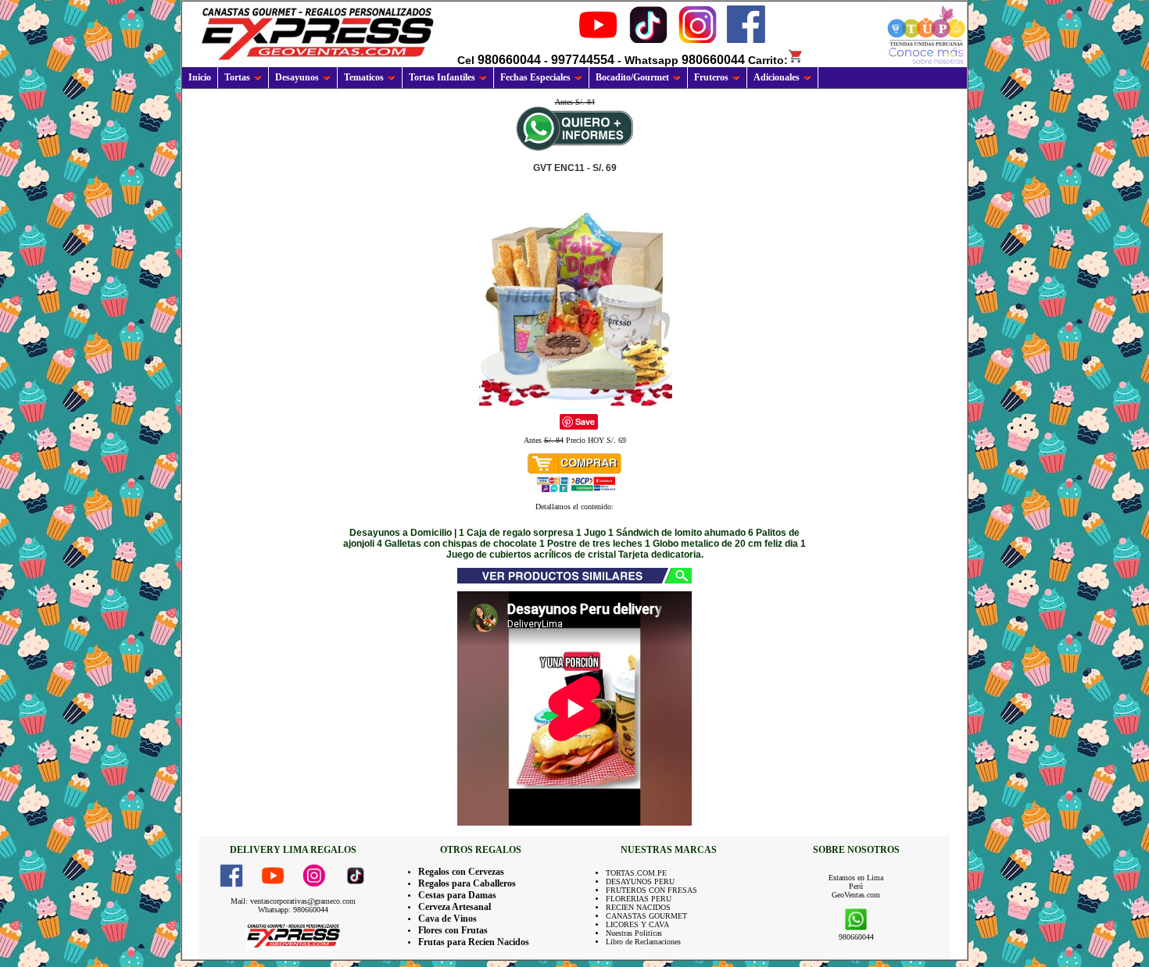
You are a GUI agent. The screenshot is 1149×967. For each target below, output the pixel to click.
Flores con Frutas (453, 930)
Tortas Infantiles (442, 77)
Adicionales (776, 77)
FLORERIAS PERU (638, 898)
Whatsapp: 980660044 (293, 909)
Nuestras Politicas (634, 933)
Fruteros (711, 77)
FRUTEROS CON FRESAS (651, 890)
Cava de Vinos (447, 918)
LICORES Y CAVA (637, 924)
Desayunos (297, 77)
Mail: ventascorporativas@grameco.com (293, 901)
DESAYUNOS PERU (640, 881)
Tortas (237, 77)
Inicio (199, 77)
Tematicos (364, 77)
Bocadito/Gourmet (632, 77)
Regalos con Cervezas (461, 871)
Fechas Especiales (535, 77)
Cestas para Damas (457, 895)
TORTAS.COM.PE (636, 873)
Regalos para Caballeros (467, 883)
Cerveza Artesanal (454, 906)
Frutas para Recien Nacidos (473, 942)
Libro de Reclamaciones (643, 941)
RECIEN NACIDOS (638, 907)
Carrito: (768, 60)
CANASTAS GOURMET (646, 916)
